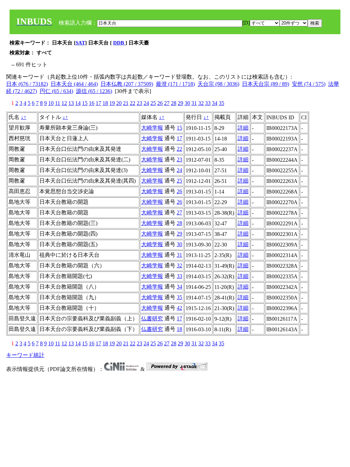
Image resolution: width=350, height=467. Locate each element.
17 (98, 103)
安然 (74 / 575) (308, 84)
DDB (119, 42)
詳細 (243, 128)
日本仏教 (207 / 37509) (126, 84)
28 (173, 103)
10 (51, 103)
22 (132, 103)
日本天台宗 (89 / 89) (265, 84)
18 (105, 103)
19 (112, 103)
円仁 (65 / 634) (56, 91)
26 (160, 103)
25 (153, 103)
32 (201, 103)
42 (179, 308)
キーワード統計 (25, 355)
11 (57, 103)
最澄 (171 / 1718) (175, 84)
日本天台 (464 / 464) (74, 84)
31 (194, 103)
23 (139, 103)
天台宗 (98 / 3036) (218, 84)
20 (119, 103)
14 (78, 103)
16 (91, 103)
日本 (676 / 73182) (27, 84)
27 (167, 103)
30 (187, 103)
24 (146, 103)
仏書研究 (152, 318)
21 (126, 103)
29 (180, 103)
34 (214, 103)
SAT (80, 42)
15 (85, 103)
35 (221, 103)
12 (64, 103)
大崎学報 (152, 128)
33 (208, 103)
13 (71, 103)
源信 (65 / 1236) (94, 91)
